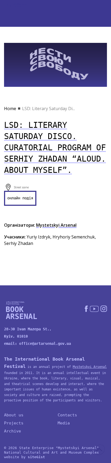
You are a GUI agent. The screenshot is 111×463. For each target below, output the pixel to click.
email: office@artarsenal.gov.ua (37, 343)
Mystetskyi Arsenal (56, 225)
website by (24, 457)
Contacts (67, 415)
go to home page (24, 13)
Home (10, 108)
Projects (13, 423)
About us (13, 415)
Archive (12, 431)
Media (64, 423)
